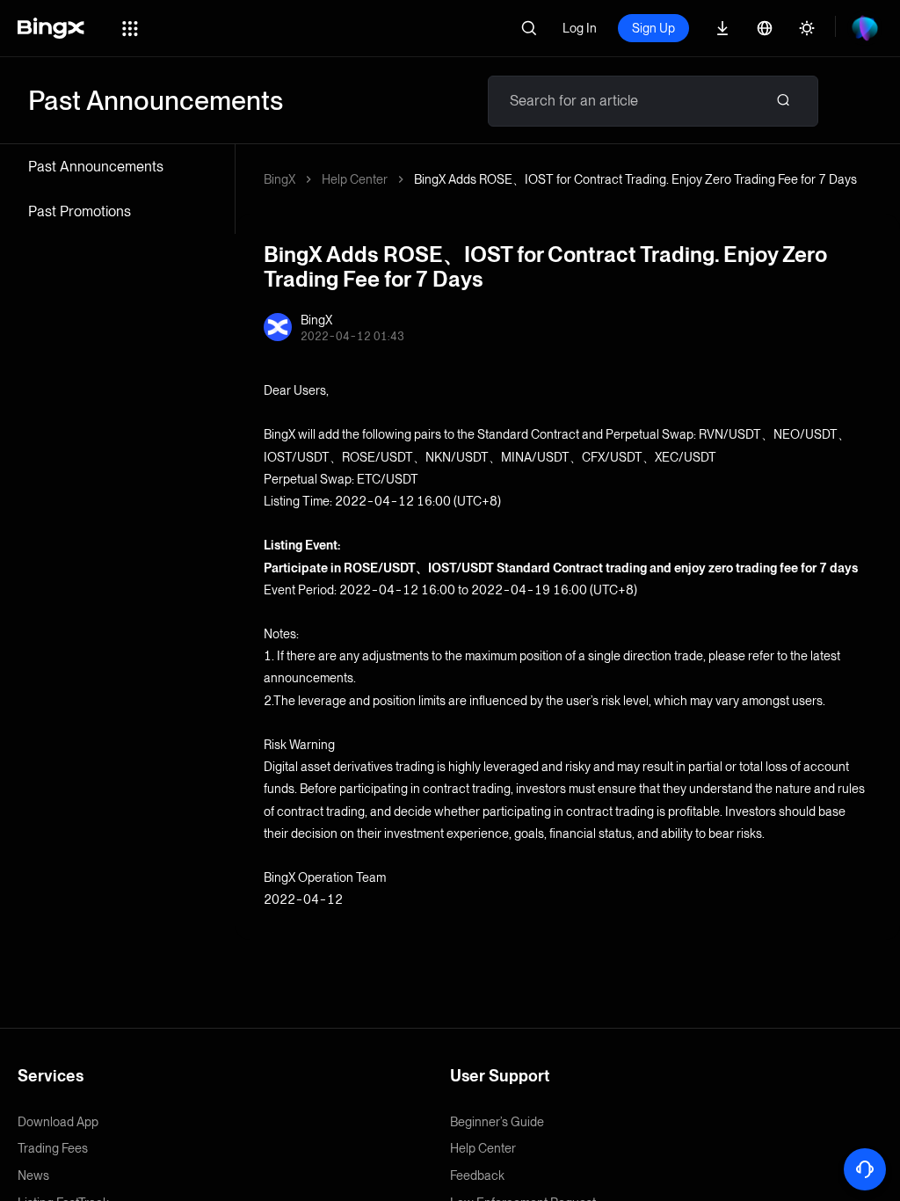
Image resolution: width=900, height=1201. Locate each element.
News (33, 1175)
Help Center (355, 179)
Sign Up (653, 28)
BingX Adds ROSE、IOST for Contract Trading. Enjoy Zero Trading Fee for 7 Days (635, 179)
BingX (279, 179)
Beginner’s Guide (497, 1122)
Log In (579, 28)
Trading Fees (53, 1148)
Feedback (477, 1175)
